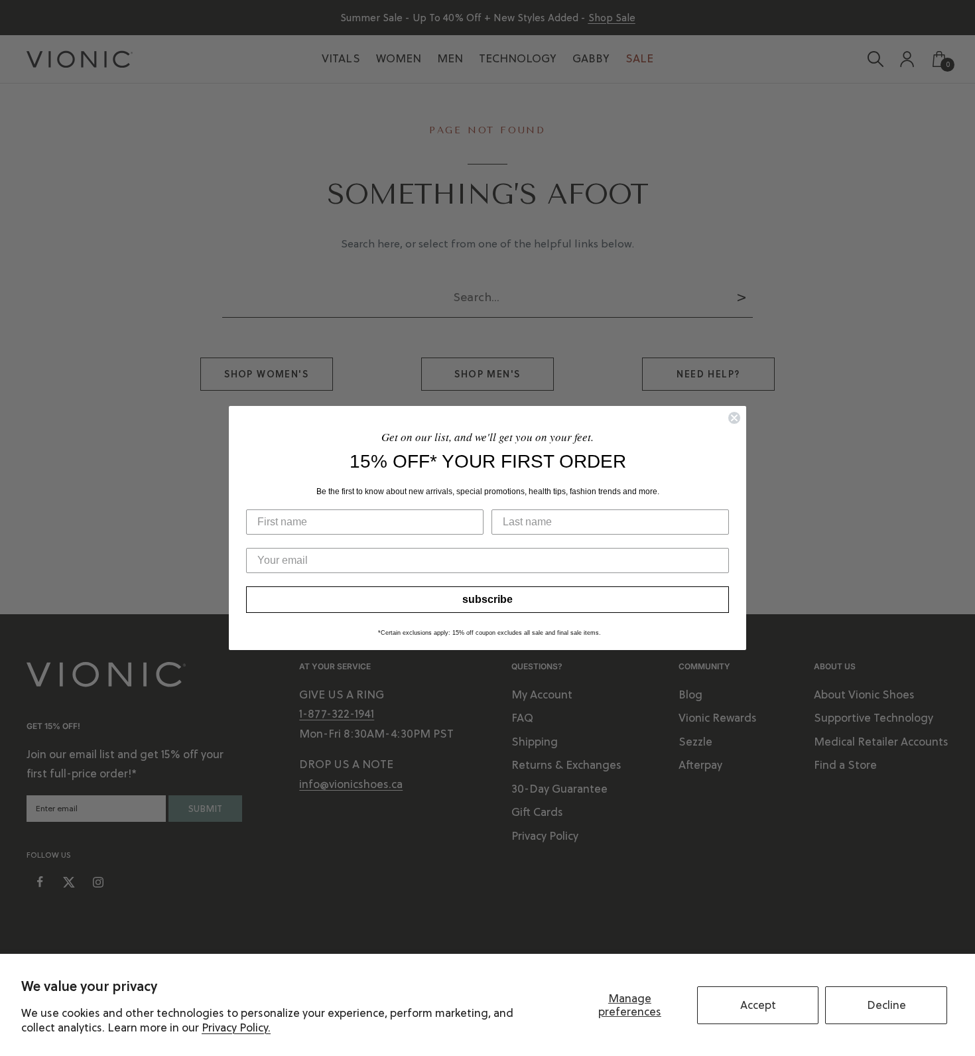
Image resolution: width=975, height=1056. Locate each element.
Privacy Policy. (236, 1027)
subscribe (487, 599)
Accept (758, 1005)
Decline (886, 1005)
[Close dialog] (734, 418)
